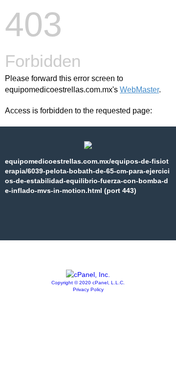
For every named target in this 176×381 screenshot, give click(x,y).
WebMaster (139, 89)
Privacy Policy (88, 289)
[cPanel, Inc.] (88, 274)
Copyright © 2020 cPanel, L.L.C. (88, 282)
